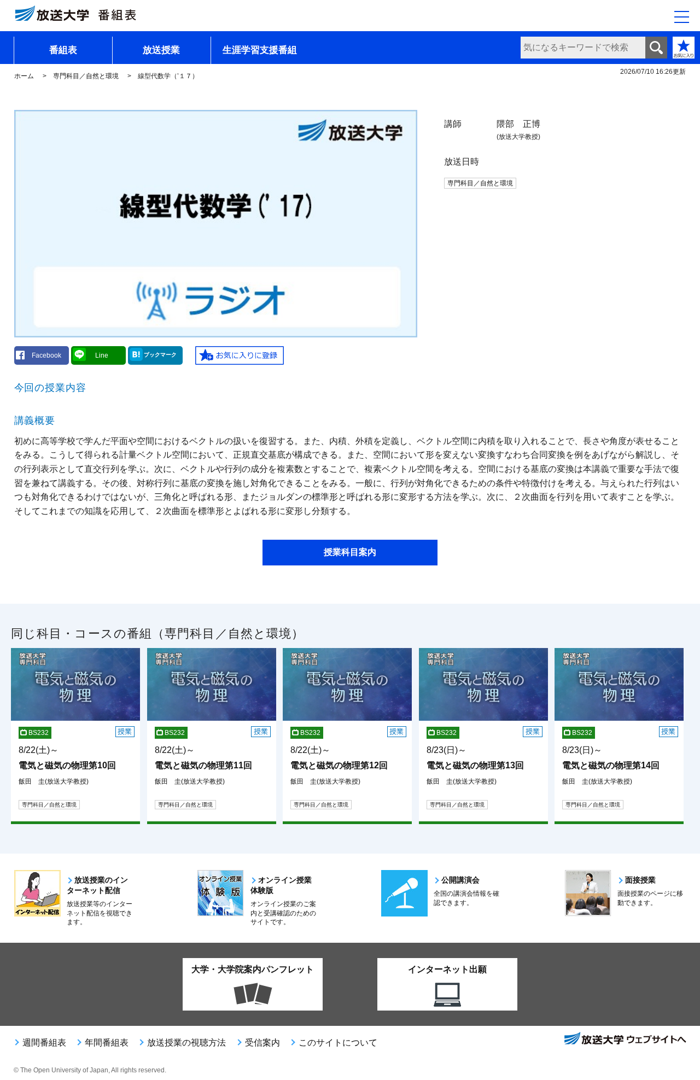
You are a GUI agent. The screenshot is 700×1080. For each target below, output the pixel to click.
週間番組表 (44, 1042)
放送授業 (161, 50)
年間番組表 (107, 1042)
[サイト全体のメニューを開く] (682, 17)
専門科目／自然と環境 (86, 76)
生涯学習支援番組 (260, 50)
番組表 (63, 50)
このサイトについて (338, 1042)
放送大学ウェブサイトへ (624, 1039)
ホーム (24, 76)
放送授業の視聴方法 (186, 1042)
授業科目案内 (350, 552)
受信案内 (262, 1042)
